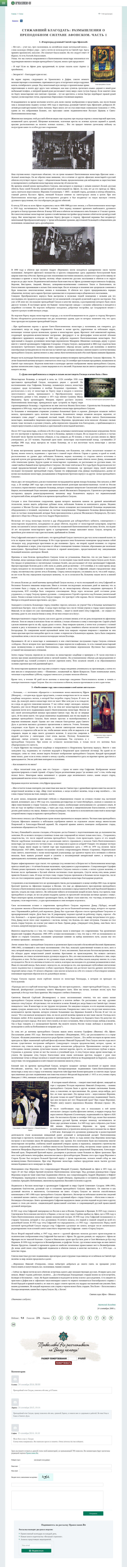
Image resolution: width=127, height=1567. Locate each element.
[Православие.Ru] (21, 3)
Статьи (21, 14)
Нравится (15, 21)
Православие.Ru (32, 1453)
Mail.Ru (32, 1460)
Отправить (93, 1513)
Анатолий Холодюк (107, 1304)
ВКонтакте (23, 1460)
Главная (13, 14)
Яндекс (27, 1460)
